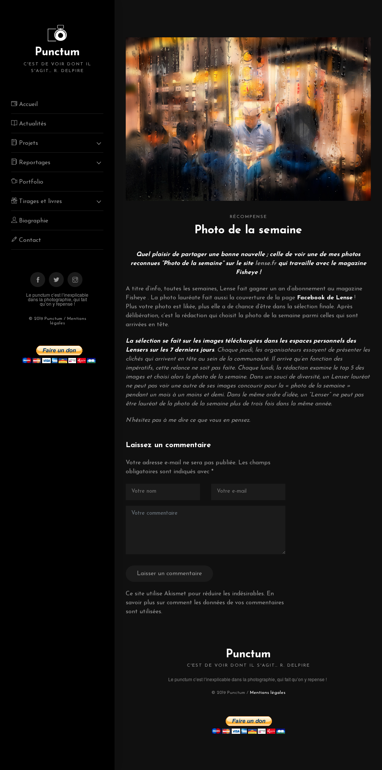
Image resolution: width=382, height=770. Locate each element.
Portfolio (30, 182)
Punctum (57, 60)
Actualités (31, 124)
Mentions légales (267, 692)
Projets (27, 143)
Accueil (27, 104)
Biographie (32, 221)
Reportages (33, 163)
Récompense (248, 217)
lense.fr (265, 263)
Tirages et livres (39, 202)
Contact (29, 240)
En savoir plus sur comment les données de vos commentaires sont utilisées (205, 603)
